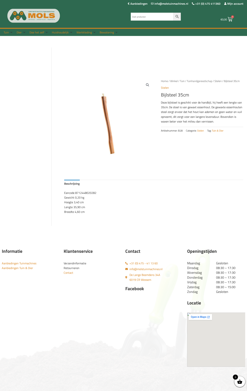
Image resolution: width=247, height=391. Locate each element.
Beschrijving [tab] (72, 183)
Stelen (218, 81)
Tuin (182, 81)
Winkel (174, 81)
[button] (8, 32)
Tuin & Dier (217, 131)
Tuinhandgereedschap (199, 81)
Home (164, 81)
